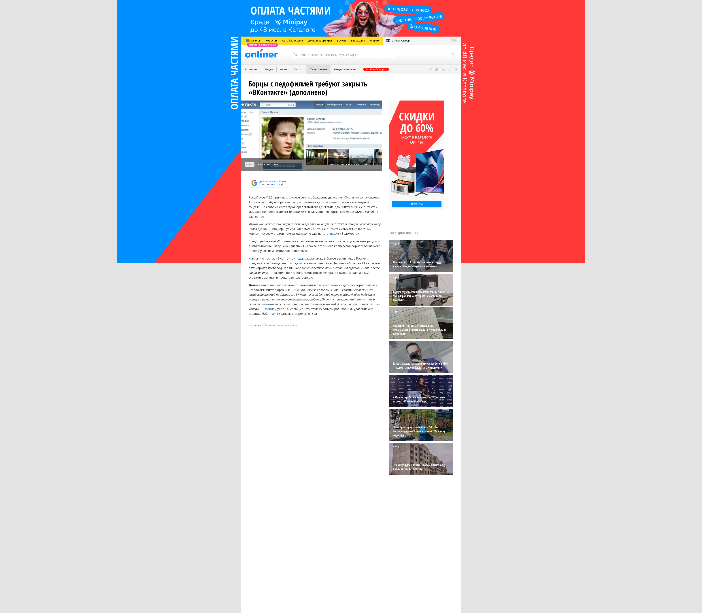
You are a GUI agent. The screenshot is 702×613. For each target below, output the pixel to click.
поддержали (305, 258)
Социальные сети (287, 325)
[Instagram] (437, 69)
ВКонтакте (269, 325)
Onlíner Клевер (401, 40)
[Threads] (456, 69)
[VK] (443, 69)
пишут (334, 234)
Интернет (255, 325)
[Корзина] (453, 54)
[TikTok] (450, 69)
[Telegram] (430, 69)
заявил (269, 309)
